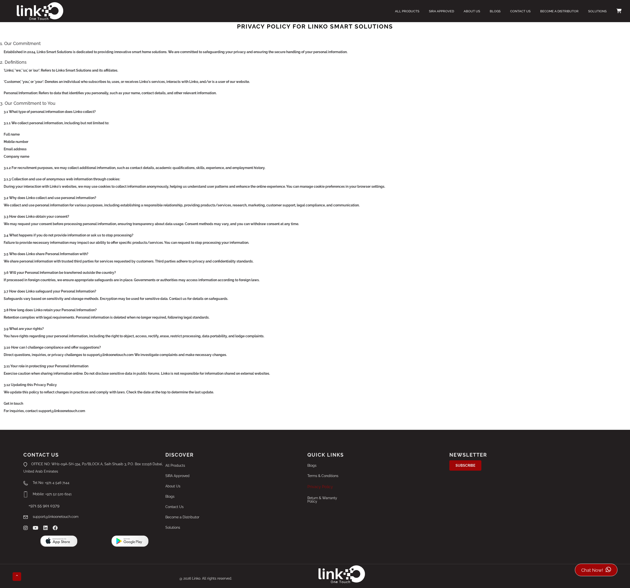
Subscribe (465, 465)
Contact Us (520, 11)
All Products (407, 11)
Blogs (495, 11)
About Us (472, 11)
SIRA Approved (441, 11)
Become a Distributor (559, 11)
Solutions (597, 11)
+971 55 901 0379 (41, 505)
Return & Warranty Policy (322, 499)
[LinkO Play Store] (129, 541)
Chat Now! (592, 570)
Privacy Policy (320, 486)
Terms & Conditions (322, 476)
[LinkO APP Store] (58, 541)
